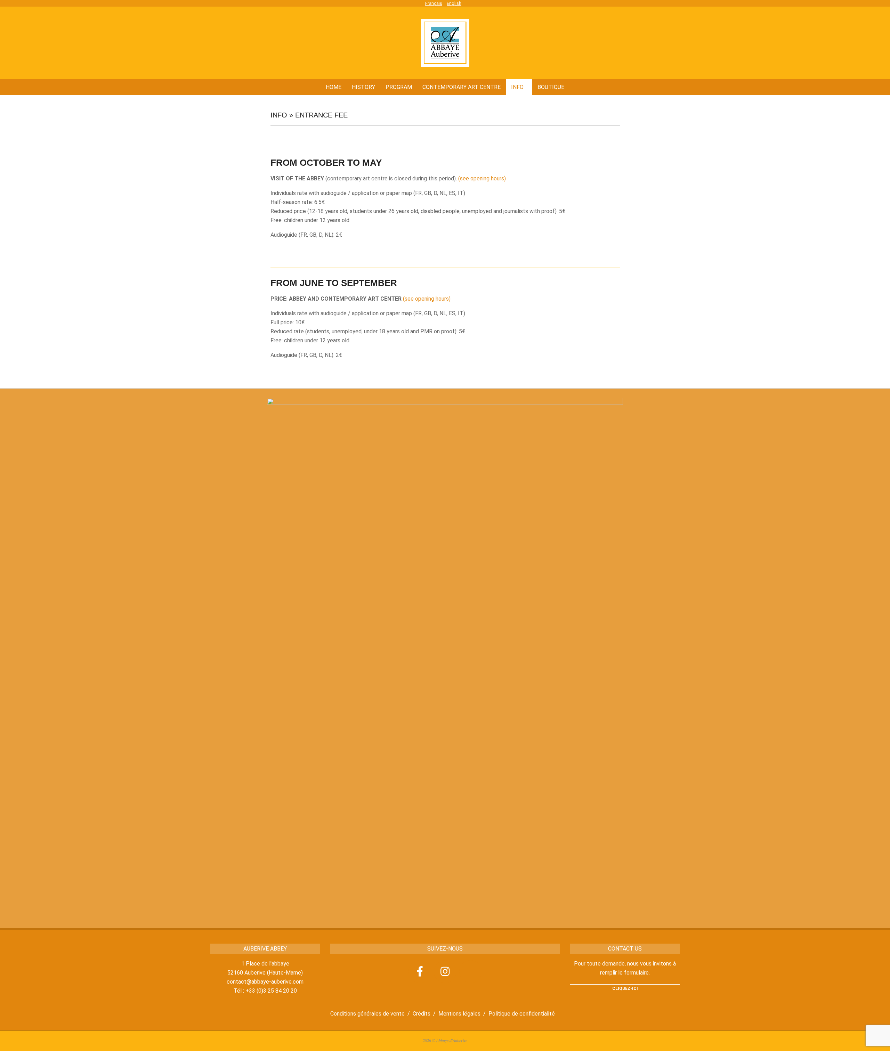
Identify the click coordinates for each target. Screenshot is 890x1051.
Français (433, 3)
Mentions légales (459, 1013)
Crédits (421, 1013)
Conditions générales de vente (367, 1013)
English (454, 3)
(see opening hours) (482, 178)
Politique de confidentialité (521, 1013)
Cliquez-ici (625, 988)
